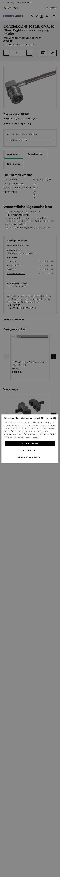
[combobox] (54, 418)
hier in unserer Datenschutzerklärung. (21, 437)
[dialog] (29, 438)
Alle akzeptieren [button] (29, 443)
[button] (30, 457)
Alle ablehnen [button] (30, 450)
